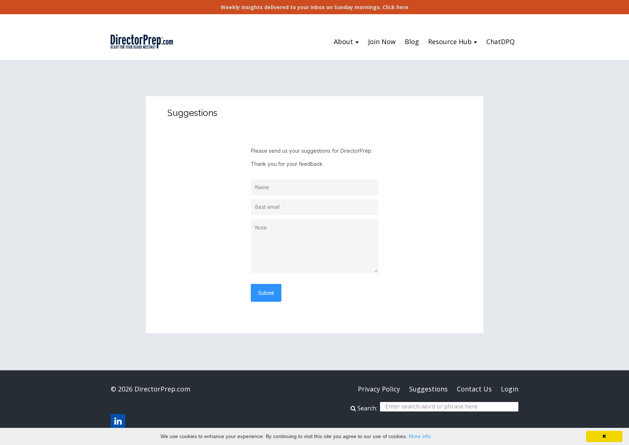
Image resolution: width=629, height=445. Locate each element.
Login (509, 389)
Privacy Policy (379, 389)
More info (420, 436)
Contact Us (474, 389)
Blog (412, 41)
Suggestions (428, 389)
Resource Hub (450, 41)
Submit (266, 293)
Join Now (382, 41)
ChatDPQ (500, 41)
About (343, 41)
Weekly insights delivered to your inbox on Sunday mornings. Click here (314, 7)
